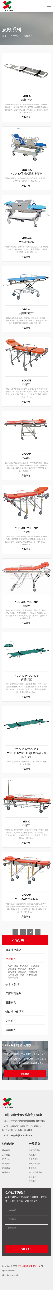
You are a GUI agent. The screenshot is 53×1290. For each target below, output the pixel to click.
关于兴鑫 (6, 1155)
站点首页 (6, 1150)
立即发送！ (26, 1249)
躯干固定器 (31, 974)
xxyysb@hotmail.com (21, 1135)
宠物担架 (33, 971)
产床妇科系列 (13, 993)
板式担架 (22, 969)
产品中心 (15, 36)
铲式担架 (24, 966)
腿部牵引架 (13, 977)
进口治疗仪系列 (14, 1011)
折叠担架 (12, 969)
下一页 (39, 932)
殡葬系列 (10, 1029)
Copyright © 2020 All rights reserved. (22, 1268)
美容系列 (10, 1020)
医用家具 (10, 1002)
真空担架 (22, 971)
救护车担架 (13, 966)
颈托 (22, 974)
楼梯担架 (35, 966)
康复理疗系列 (13, 949)
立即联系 (25, 1074)
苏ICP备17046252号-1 (11, 1275)
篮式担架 (12, 971)
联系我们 (6, 1172)
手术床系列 (12, 984)
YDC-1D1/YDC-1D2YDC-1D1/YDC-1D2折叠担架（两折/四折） (26, 753)
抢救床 (32, 969)
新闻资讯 (6, 1168)
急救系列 (10, 958)
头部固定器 (13, 974)
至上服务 (6, 1164)
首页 (4, 36)
